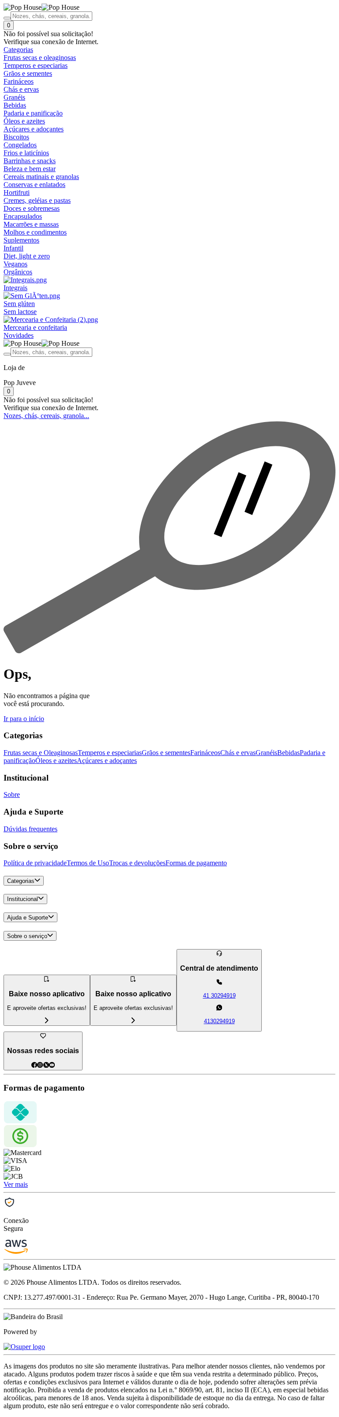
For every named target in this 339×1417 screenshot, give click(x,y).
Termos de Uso (88, 863)
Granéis (266, 752)
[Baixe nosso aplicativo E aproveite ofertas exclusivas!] (133, 1020)
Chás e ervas (238, 752)
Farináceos (205, 752)
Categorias (20, 881)
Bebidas (288, 752)
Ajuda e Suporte (27, 917)
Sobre (12, 794)
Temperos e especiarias (110, 752)
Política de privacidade (35, 863)
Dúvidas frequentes (30, 829)
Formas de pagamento (196, 863)
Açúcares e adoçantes (107, 760)
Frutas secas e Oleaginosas (41, 752)
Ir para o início (24, 718)
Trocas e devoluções (137, 863)
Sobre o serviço (27, 936)
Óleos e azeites (56, 760)
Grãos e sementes (166, 752)
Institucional (22, 899)
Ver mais (16, 1184)
